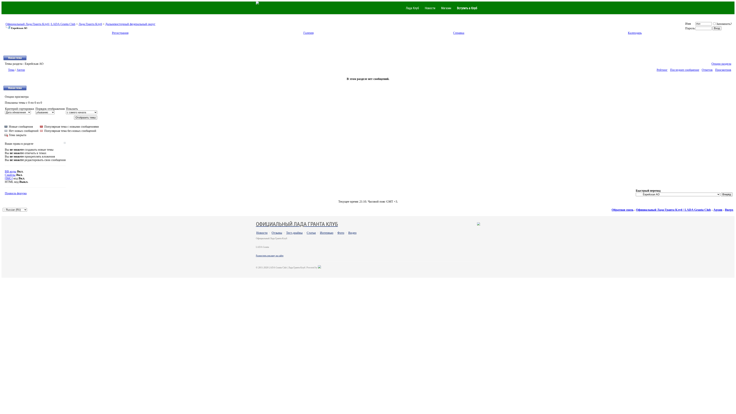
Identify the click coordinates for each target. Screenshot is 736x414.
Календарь (635, 32)
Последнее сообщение (684, 69)
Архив (717, 209)
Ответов (707, 69)
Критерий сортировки (19, 108)
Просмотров (723, 69)
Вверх (729, 209)
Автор (21, 69)
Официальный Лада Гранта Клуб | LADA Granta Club (40, 24)
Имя (688, 23)
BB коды (10, 171)
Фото (340, 232)
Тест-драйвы (294, 232)
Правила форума (16, 193)
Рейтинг (662, 69)
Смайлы (10, 175)
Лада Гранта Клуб (90, 24)
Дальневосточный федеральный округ (130, 24)
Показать (72, 108)
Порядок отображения (50, 108)
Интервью (326, 232)
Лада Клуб (412, 8)
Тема (11, 69)
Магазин (446, 8)
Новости (430, 8)
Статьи (311, 232)
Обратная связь (622, 209)
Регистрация (120, 32)
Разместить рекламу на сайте (269, 255)
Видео (352, 232)
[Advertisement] (368, 47)
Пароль (690, 28)
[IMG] (9, 178)
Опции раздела (721, 63)
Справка (458, 32)
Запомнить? (724, 23)
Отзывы (277, 232)
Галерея (308, 32)
